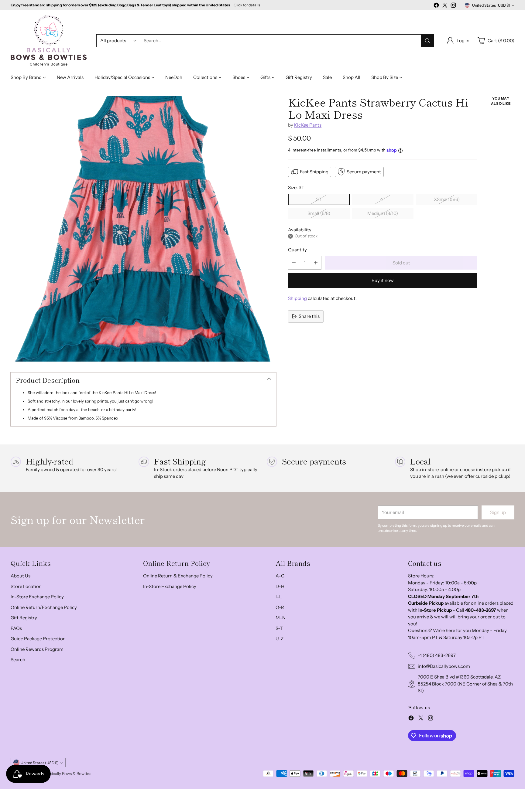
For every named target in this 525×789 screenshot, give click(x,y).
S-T (279, 628)
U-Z (279, 638)
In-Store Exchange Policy (37, 597)
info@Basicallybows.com (444, 666)
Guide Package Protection (38, 638)
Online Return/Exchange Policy (44, 607)
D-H (280, 586)
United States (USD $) (491, 5)
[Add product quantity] (315, 262)
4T (383, 199)
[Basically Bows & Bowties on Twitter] (445, 6)
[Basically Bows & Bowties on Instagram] (453, 6)
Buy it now (383, 280)
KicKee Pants (307, 125)
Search (18, 659)
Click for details (247, 5)
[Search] (427, 40)
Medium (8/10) (382, 213)
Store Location (26, 586)
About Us (20, 576)
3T (319, 199)
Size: (296, 187)
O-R (280, 607)
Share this (309, 316)
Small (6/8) (318, 213)
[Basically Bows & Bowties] (49, 40)
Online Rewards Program (37, 649)
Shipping (297, 298)
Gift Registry (24, 618)
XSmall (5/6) (447, 199)
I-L (279, 597)
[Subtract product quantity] (293, 262)
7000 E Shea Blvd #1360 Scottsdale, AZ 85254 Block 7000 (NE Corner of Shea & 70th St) (465, 683)
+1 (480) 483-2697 (437, 655)
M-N (281, 618)
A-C (280, 576)
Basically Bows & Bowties (68, 773)
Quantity (297, 250)
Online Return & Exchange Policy (178, 576)
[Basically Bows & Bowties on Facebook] (436, 6)
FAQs (16, 628)
